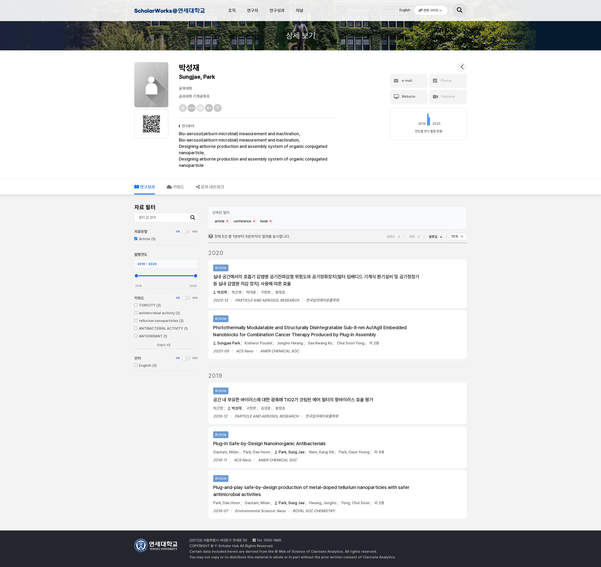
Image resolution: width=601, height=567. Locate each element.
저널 (299, 10)
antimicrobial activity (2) (159, 313)
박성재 (222, 292)
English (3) (148, 365)
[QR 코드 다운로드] (151, 124)
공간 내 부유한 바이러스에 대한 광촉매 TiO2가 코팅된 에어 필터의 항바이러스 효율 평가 (293, 400)
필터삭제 (227, 221)
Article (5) (147, 239)
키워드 (178, 186)
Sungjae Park (228, 343)
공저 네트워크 (212, 186)
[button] (409, 81)
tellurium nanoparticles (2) (161, 321)
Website (408, 96)
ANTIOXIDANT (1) (153, 336)
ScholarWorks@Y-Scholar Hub (169, 11)
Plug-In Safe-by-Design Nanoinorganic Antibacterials (269, 443)
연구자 (252, 10)
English (405, 10)
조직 (232, 10)
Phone (445, 80)
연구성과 (277, 10)
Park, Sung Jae (291, 452)
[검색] (460, 10)
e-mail (406, 80)
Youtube (447, 96)
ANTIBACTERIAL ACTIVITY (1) (163, 328)
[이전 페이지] (462, 66)
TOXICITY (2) (150, 305)
